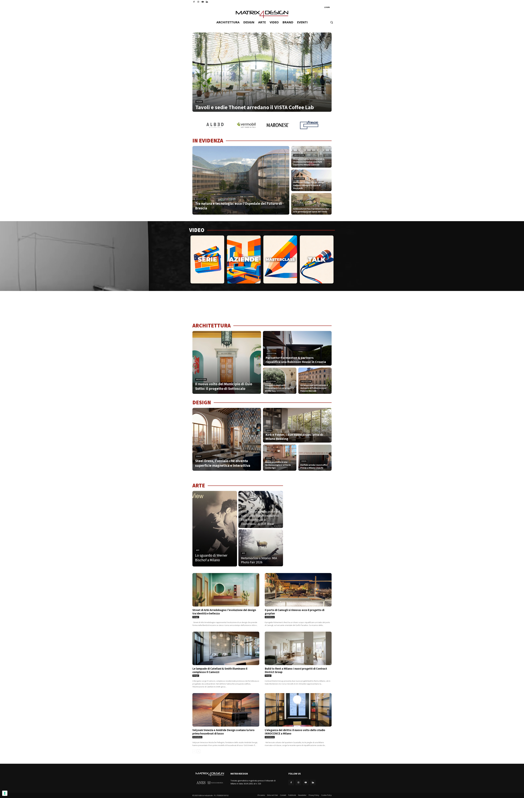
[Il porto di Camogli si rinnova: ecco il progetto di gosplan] (298, 589)
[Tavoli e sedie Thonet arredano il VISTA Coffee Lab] (262, 72)
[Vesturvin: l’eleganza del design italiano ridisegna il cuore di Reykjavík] (311, 180)
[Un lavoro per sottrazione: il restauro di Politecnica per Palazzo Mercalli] (315, 381)
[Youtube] (202, 2)
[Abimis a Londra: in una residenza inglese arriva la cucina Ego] (279, 457)
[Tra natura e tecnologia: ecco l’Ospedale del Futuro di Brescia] (240, 180)
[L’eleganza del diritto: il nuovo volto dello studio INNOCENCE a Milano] (298, 710)
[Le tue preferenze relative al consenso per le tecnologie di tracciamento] (4, 793)
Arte (197, 550)
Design (199, 102)
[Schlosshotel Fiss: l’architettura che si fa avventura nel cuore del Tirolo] (311, 204)
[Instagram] (198, 2)
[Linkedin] (313, 782)
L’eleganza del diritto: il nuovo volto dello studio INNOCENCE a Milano (295, 731)
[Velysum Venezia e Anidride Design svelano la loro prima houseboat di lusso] (225, 710)
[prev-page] (194, 751)
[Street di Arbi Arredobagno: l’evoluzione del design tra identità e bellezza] (225, 589)
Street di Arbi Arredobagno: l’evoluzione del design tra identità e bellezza (224, 611)
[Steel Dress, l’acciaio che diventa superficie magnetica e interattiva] (226, 439)
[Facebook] (194, 2)
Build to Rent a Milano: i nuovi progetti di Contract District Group (296, 670)
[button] (331, 22)
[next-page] (198, 751)
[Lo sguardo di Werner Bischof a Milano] (214, 528)
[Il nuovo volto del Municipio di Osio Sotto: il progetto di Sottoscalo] (226, 362)
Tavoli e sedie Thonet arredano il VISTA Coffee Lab (254, 107)
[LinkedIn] (207, 2)
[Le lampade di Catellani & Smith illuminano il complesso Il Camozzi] (225, 648)
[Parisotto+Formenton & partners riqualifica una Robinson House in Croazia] (297, 348)
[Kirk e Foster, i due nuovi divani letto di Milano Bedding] (297, 425)
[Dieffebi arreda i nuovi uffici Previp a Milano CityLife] (315, 457)
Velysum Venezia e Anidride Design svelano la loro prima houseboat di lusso (223, 731)
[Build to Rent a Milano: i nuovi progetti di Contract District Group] (298, 648)
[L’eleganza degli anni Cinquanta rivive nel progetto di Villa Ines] (279, 381)
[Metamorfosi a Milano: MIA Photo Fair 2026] (260, 547)
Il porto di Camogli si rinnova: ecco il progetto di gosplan (294, 611)
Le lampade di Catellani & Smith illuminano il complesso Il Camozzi (219, 670)
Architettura (201, 199)
